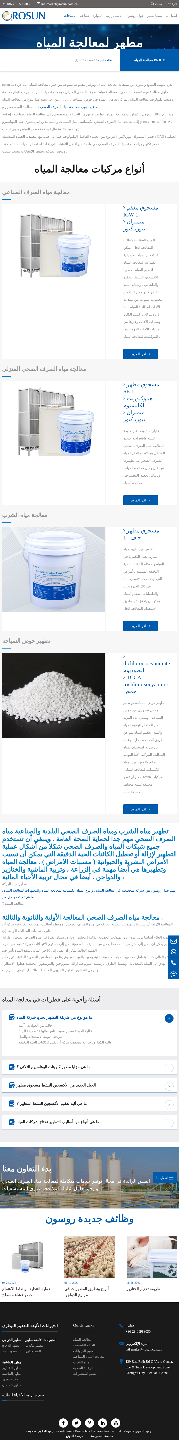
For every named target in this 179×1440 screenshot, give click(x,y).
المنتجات (70, 15)
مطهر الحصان (11, 1385)
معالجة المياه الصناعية (88, 1356)
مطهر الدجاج (11, 1345)
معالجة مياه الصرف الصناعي (36, 192)
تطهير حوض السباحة (26, 641)
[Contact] (173, 973)
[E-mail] (173, 940)
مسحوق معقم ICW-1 (140, 211)
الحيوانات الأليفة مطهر (41, 1340)
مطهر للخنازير (11, 1368)
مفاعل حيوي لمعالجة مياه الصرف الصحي (70, 107)
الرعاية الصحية (83, 1368)
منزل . (78, 60)
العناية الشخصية (84, 1345)
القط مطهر (33, 1351)
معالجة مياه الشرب (25, 515)
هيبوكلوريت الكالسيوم (138, 401)
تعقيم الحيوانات (83, 1351)
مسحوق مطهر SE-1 (141, 387)
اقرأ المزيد (140, 354)
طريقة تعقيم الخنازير (143, 1289)
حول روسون (135, 15)
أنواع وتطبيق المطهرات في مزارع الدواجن (86, 1292)
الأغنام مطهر (10, 1379)
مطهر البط (9, 1351)
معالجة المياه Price (149, 60)
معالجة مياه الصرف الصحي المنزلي (44, 369)
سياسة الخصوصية (101, 1436)
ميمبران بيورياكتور (134, 225)
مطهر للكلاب (34, 1345)
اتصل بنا (171, 15)
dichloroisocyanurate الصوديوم (144, 666)
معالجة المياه (105, 60)
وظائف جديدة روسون (89, 1218)
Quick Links (83, 1325)
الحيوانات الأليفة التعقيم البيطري (30, 1325)
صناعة (84, 15)
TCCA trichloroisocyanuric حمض (144, 684)
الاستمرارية (114, 15)
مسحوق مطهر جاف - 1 (141, 534)
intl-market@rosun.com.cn (57, 4)
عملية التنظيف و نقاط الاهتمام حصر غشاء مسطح (26, 1292)
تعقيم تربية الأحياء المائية (23, 1394)
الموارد (98, 15)
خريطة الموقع (75, 1436)
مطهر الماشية (11, 1362)
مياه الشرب (81, 1362)
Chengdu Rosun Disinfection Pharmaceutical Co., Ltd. (88, 1431)
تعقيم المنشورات (84, 1373)
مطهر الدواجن (11, 1340)
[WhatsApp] (173, 951)
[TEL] (173, 962)
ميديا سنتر (154, 15)
